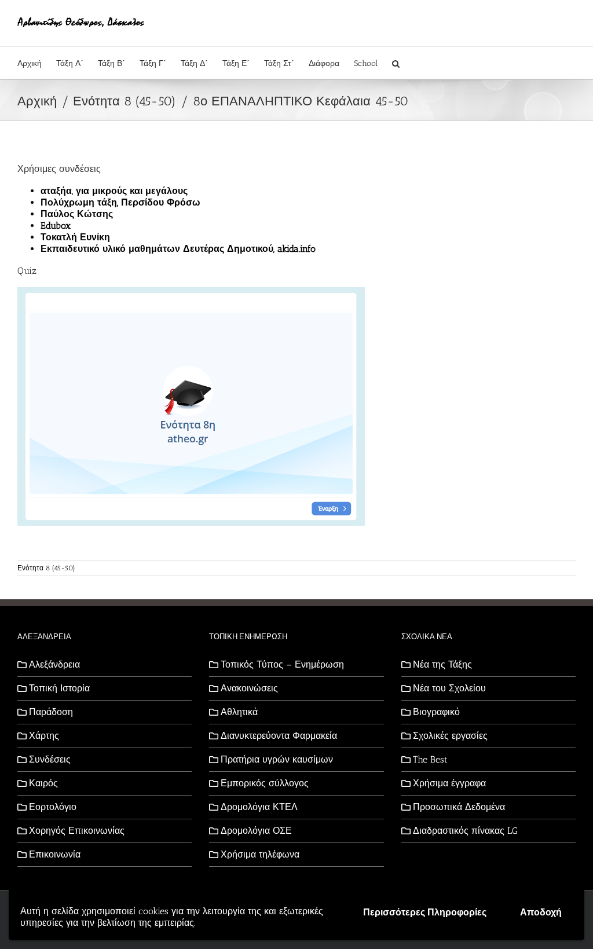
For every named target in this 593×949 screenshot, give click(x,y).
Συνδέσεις (50, 759)
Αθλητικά (239, 711)
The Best (430, 759)
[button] (396, 63)
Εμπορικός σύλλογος (265, 783)
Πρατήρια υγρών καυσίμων (277, 759)
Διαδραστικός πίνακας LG (465, 830)
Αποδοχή (541, 912)
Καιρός (43, 783)
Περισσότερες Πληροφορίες (424, 912)
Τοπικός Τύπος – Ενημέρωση (282, 664)
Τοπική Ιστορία (59, 688)
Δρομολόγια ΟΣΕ (256, 830)
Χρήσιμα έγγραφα (449, 783)
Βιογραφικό (436, 711)
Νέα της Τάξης (442, 664)
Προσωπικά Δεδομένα (459, 806)
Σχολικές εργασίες (450, 735)
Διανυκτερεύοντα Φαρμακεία (279, 735)
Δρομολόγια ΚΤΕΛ (259, 806)
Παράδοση (51, 711)
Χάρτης (44, 735)
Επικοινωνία (54, 854)
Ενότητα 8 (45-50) (46, 568)
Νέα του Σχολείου (449, 688)
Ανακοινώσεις (249, 688)
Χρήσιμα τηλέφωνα (260, 854)
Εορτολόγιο (52, 806)
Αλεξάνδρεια (54, 664)
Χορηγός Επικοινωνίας (77, 830)
